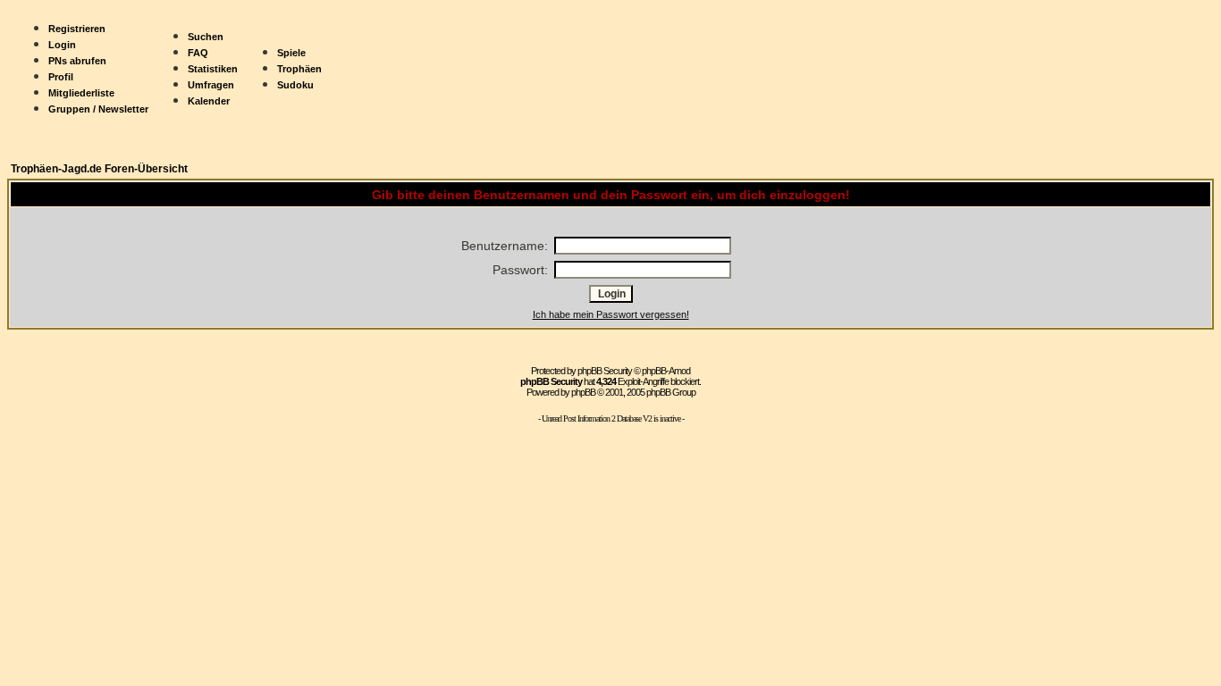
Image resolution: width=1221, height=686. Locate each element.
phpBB (583, 392)
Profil (60, 76)
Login (62, 44)
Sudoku (295, 84)
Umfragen (211, 84)
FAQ (198, 52)
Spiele (291, 52)
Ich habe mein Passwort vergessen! (611, 314)
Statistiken (213, 68)
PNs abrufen (77, 60)
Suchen (205, 36)
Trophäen (299, 68)
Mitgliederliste (81, 93)
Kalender (209, 101)
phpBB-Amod (666, 370)
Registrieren (76, 28)
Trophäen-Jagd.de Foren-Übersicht (99, 169)
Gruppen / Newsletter (98, 109)
